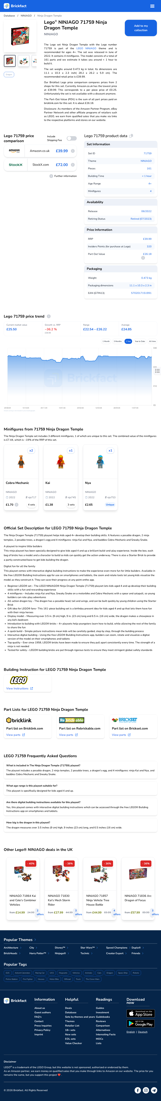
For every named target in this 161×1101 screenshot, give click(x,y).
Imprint (38, 1034)
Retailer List (72, 1025)
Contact (38, 1021)
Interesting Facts (106, 1034)
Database (70, 1012)
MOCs (99, 1039)
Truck (78, 979)
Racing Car (39, 973)
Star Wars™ (87, 947)
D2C (8, 973)
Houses (41, 979)
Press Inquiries (43, 1025)
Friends (136, 953)
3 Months (118, 341)
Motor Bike (54, 979)
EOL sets (70, 1039)
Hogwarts (63, 973)
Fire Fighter (28, 979)
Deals (68, 1008)
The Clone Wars (92, 979)
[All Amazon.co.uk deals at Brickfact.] (14, 151)
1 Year (128, 341)
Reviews (101, 1021)
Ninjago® (60, 953)
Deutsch (142, 1032)
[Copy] (131, 136)
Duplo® (136, 947)
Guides (100, 1008)
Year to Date (140, 341)
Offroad (67, 979)
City (31, 947)
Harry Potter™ (37, 953)
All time (152, 341)
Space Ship (123, 973)
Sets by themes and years (80, 1017)
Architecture (11, 947)
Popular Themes (18, 940)
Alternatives (103, 1030)
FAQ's (38, 1017)
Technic (84, 953)
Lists (98, 1043)
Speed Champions (116, 947)
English (131, 1032)
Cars (99, 973)
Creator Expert (114, 953)
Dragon (9, 74)
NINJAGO (146, 161)
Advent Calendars (22, 973)
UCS (52, 973)
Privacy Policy (42, 1030)
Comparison (103, 1025)
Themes (70, 1021)
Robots (136, 973)
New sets (70, 1034)
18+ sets (70, 1030)
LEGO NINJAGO (86, 48)
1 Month (106, 341)
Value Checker (73, 1043)
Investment (102, 1012)
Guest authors (42, 1012)
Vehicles (76, 973)
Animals (88, 973)
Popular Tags (15, 964)
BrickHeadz (10, 953)
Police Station (12, 979)
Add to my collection (141, 28)
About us (39, 1008)
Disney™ (60, 947)
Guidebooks (103, 1017)
